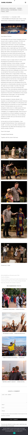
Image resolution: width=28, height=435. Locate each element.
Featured (3, 20)
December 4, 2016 (16, 17)
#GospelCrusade (15, 18)
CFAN (18, 275)
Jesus (5, 282)
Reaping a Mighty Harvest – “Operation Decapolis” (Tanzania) (14, 381)
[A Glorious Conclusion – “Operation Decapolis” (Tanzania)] (14, 298)
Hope (2, 282)
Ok (14, 433)
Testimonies (17, 20)
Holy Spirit (24, 280)
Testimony (23, 20)
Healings (19, 280)
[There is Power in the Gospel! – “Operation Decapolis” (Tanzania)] (14, 346)
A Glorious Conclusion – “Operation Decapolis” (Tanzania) (14, 309)
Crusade (24, 18)
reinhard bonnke (11, 20)
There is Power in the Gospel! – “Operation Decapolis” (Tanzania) (14, 357)
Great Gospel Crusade (5, 280)
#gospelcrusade (13, 275)
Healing (15, 280)
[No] (26, 431)
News (6, 20)
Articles (20, 18)
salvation (14, 282)
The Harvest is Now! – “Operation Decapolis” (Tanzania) (14, 333)
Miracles (8, 282)
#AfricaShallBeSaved (6, 18)
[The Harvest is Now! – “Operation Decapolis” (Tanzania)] (14, 322)
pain (11, 282)
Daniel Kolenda (5, 17)
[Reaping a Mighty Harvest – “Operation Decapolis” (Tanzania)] (14, 370)
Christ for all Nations (5, 277)
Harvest (12, 280)
